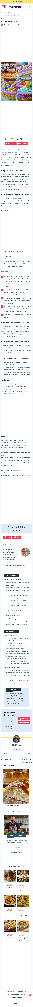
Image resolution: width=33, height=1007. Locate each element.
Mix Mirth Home (11, 991)
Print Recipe (23, 143)
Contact (22, 994)
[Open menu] (29, 6)
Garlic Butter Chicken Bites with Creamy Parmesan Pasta (25, 758)
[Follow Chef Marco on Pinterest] (19, 749)
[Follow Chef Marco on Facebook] (13, 749)
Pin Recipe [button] (25, 719)
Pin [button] (17, 537)
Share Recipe (25, 722)
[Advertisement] (16, 44)
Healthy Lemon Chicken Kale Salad (22, 888)
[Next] (29, 789)
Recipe (3, 18)
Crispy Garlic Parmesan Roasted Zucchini (22, 913)
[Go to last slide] (4, 789)
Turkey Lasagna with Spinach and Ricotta (22, 938)
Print (8, 537)
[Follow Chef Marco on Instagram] (16, 749)
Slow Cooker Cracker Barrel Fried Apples (7, 756)
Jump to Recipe (12, 143)
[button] (2, 12)
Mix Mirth (17, 844)
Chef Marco (8, 25)
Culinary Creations (13, 994)
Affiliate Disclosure (16, 997)
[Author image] (2, 25)
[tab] (13, 811)
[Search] (26, 858)
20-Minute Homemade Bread (11, 805)
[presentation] (16, 786)
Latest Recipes (22, 991)
